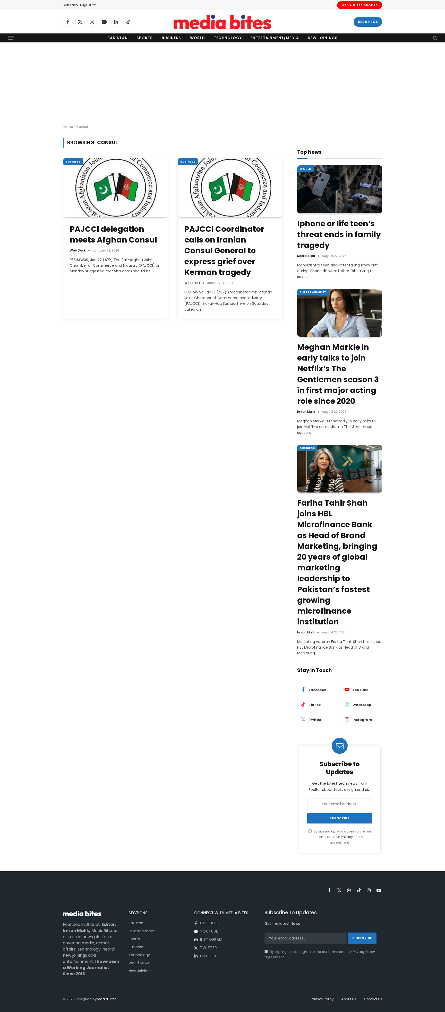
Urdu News (368, 22)
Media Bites (107, 999)
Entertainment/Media (275, 37)
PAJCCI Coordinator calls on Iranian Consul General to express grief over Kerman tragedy (224, 251)
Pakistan (117, 37)
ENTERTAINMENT (313, 292)
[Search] (434, 38)
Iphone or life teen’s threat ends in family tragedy (339, 234)
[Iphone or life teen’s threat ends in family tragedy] (339, 189)
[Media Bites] (222, 22)
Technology (228, 37)
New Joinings (323, 37)
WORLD (305, 169)
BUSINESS (73, 161)
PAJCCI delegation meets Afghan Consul (113, 234)
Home (68, 126)
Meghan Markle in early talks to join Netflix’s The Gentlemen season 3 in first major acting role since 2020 (338, 374)
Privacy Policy (352, 837)
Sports (144, 37)
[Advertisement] (222, 84)
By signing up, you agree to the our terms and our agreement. (342, 837)
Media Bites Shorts (359, 5)
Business (171, 37)
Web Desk (77, 250)
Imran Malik (306, 411)
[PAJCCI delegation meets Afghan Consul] (115, 187)
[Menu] (11, 38)
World (197, 37)
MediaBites (306, 256)
